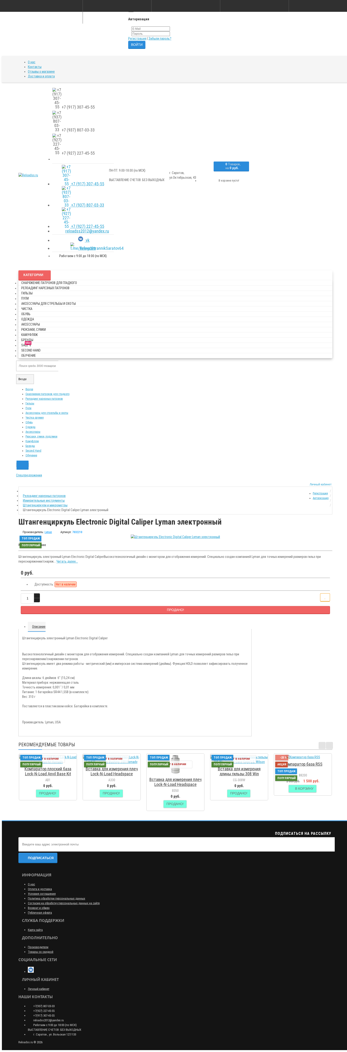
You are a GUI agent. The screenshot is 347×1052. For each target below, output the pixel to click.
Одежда (27, 319)
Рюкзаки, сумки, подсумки (41, 436)
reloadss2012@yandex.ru (87, 231)
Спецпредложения (29, 475)
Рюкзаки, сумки (33, 329)
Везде (29, 389)
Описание (39, 626)
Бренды (27, 340)
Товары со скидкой (40, 952)
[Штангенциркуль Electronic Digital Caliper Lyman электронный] (175, 536)
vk (87, 240)
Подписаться (41, 858)
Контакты (35, 67)
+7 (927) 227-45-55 (87, 226)
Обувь (25, 314)
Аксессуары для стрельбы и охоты (48, 303)
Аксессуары (30, 324)
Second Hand (31, 350)
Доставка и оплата (41, 76)
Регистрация (137, 38)
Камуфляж (29, 335)
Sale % (26, 344)
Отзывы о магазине (41, 71)
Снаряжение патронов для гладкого (49, 283)
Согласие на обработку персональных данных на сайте (64, 903)
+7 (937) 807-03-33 (87, 205)
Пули (25, 298)
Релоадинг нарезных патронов (45, 288)
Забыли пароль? (159, 38)
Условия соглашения (42, 893)
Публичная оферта (40, 912)
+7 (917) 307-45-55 (87, 183)
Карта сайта (35, 930)
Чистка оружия (34, 417)
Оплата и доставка (40, 889)
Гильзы (27, 293)
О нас (31, 62)
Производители (38, 947)
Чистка (26, 309)
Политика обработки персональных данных (56, 898)
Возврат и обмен (39, 908)
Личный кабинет (38, 989)
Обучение (28, 355)
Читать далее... (67, 561)
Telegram (87, 248)
